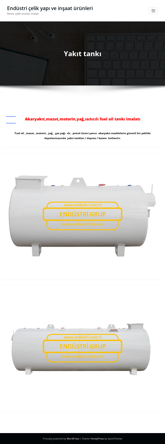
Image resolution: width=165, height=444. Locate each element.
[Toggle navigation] (153, 11)
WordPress (73, 438)
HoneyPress (97, 438)
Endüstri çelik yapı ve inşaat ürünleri (50, 8)
